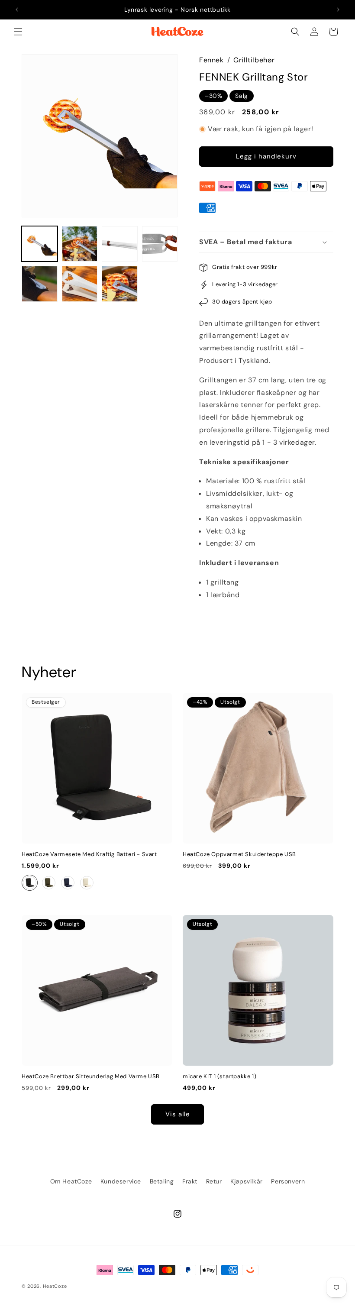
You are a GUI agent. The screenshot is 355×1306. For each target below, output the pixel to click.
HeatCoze (55, 1286)
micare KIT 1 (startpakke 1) (219, 1076)
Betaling (162, 1181)
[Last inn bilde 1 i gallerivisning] (40, 244)
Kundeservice (120, 1181)
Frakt (189, 1181)
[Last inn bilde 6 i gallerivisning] (80, 284)
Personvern (288, 1181)
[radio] (30, 883)
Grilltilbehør (254, 60)
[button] (18, 31)
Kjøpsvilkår (246, 1181)
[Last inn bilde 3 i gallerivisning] (120, 244)
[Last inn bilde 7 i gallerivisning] (120, 284)
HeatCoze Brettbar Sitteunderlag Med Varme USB (91, 1076)
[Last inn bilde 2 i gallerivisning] (80, 244)
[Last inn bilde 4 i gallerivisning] (160, 244)
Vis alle (177, 1114)
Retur (214, 1181)
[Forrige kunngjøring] (16, 9)
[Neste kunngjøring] (338, 9)
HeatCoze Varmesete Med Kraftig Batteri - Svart (89, 854)
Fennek (211, 60)
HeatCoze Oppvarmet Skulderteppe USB (239, 854)
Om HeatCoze (71, 1181)
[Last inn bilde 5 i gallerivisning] (40, 284)
